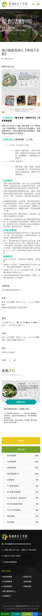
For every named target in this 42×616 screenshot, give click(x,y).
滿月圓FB (7, 614)
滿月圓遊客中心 (9, 591)
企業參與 (6, 596)
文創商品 (17, 614)
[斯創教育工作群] (14, 4)
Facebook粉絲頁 (10, 562)
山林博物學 (7, 581)
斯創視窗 (27, 586)
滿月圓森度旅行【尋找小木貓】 (14, 30)
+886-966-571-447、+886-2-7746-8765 (20, 550)
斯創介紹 (27, 577)
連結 (6, 352)
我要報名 (21, 441)
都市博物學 (7, 577)
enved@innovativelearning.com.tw (17, 544)
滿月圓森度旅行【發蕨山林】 (17, 408)
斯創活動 (11, 28)
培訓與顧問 (7, 586)
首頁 (3, 28)
